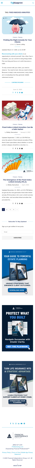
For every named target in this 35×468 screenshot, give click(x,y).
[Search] (33, 3)
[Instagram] (16, 423)
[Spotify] (24, 423)
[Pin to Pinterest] (19, 92)
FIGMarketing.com (17, 447)
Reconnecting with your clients (12, 54)
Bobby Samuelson (12, 132)
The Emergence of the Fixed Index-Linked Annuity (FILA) (17, 181)
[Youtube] (21, 423)
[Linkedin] (18, 423)
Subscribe (17, 237)
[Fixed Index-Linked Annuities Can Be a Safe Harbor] (17, 111)
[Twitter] (13, 423)
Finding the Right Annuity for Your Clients (17, 41)
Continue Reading (17, 82)
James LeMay (20, 44)
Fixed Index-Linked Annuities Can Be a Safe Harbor (17, 128)
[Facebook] (10, 423)
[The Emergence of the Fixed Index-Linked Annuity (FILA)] (17, 163)
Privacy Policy (6, 452)
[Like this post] (13, 92)
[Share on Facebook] (15, 92)
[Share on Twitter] (17, 92)
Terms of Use (16, 452)
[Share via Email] (22, 92)
